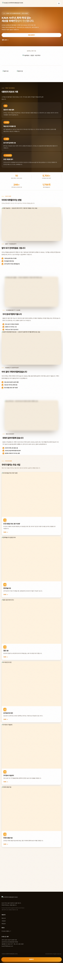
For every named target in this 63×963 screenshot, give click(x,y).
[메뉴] (59, 3)
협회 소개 (5, 40)
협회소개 (3, 918)
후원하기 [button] (31, 959)
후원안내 (3, 923)
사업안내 (3, 921)
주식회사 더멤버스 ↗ (6, 931)
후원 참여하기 (31, 35)
